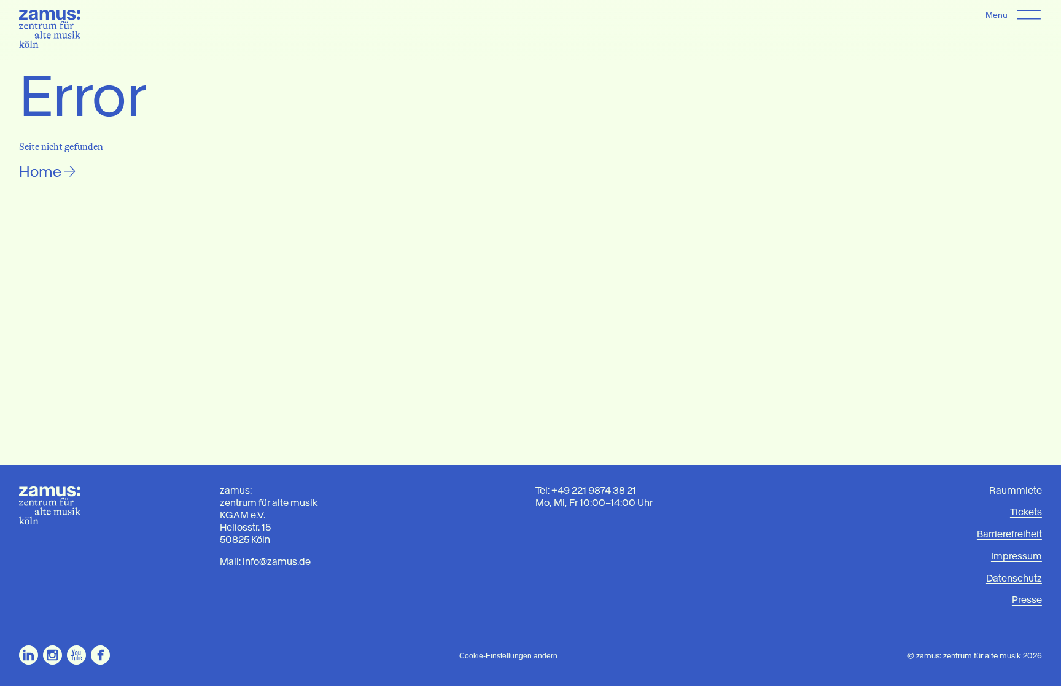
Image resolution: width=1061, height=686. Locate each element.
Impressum (1016, 556)
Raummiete (1015, 490)
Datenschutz (1014, 578)
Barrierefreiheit (1009, 534)
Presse (1027, 600)
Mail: (265, 561)
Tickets (1026, 512)
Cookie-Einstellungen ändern (508, 656)
